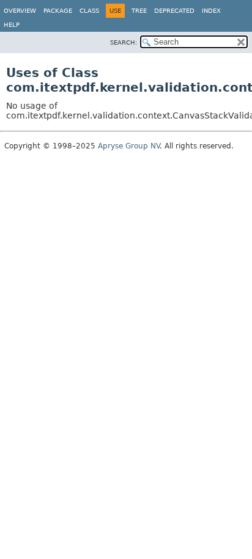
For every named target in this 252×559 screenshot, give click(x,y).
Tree (139, 10)
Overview (20, 10)
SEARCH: (123, 42)
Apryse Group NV (129, 146)
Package (57, 10)
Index (211, 10)
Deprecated (174, 10)
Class (89, 10)
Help (12, 24)
